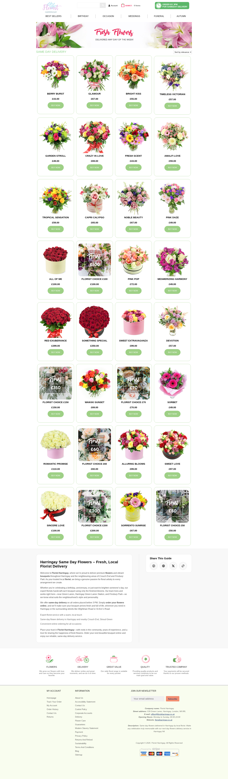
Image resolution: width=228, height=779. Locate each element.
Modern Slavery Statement (86, 728)
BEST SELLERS (53, 16)
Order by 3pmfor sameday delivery (174, 5)
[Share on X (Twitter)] (173, 566)
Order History (52, 709)
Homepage (51, 698)
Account (114, 5)
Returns (50, 717)
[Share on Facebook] (154, 566)
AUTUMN (181, 16)
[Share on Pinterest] (163, 566)
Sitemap (78, 755)
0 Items (137, 5)
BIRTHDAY (83, 16)
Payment (79, 732)
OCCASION (108, 16)
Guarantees (80, 724)
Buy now (55, 105)
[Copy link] (183, 566)
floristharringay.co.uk (163, 720)
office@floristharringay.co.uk (163, 714)
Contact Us (51, 713)
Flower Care (80, 721)
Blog (77, 751)
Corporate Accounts (83, 713)
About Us (79, 698)
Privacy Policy (81, 736)
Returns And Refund (83, 740)
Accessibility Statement (85, 702)
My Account (52, 705)
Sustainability (80, 743)
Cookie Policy (81, 709)
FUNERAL (159, 16)
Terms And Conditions (84, 747)
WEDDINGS (134, 16)
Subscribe (172, 699)
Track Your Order (54, 702)
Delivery (78, 717)
